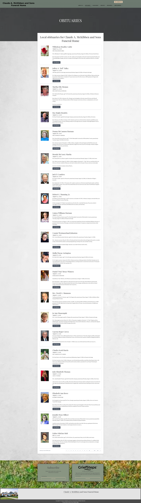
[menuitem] (81, 5)
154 (94, 450)
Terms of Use (70, 502)
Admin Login (76, 502)
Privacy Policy (65, 502)
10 (89, 450)
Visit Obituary (56, 62)
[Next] (100, 451)
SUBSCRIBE (53, 478)
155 (97, 450)
